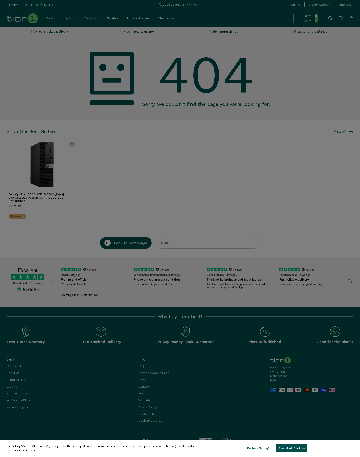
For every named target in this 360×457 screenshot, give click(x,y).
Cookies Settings (258, 448)
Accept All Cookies (292, 448)
